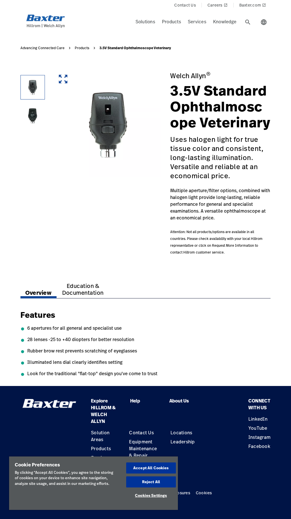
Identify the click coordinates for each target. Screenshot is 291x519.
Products (82, 48)
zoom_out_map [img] (63, 79)
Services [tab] (197, 21)
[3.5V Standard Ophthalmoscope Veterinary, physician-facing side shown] (32, 115)
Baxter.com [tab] (252, 5)
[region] (93, 483)
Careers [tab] (217, 5)
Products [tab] (171, 21)
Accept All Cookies (151, 467)
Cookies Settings (151, 495)
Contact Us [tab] (185, 5)
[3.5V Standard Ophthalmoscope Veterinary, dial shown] (32, 87)
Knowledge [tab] (224, 21)
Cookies (204, 492)
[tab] (248, 22)
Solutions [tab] (145, 21)
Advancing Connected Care (42, 48)
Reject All (151, 481)
